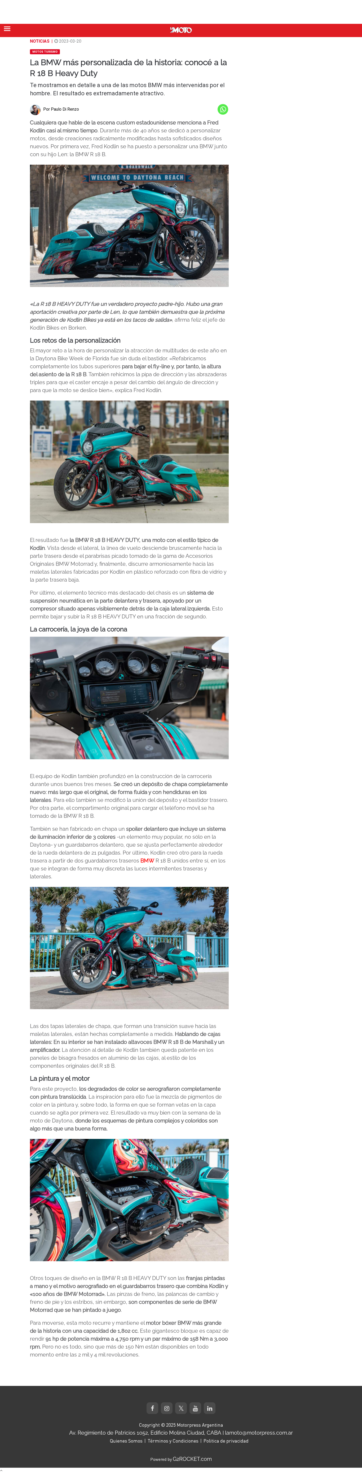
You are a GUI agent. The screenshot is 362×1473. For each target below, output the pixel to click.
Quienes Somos (126, 1441)
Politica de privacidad (226, 1441)
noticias (40, 41)
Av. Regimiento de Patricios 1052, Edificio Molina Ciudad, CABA (145, 1433)
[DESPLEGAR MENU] (7, 28)
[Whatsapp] (223, 109)
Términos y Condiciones (173, 1441)
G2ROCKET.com (192, 1459)
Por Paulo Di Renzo (61, 109)
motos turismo (45, 51)
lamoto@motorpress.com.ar (259, 1433)
